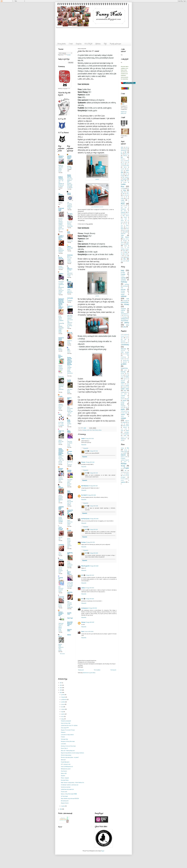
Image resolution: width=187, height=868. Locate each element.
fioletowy (124, 282)
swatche (123, 482)
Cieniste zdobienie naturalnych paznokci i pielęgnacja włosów (61, 451)
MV (126, 205)
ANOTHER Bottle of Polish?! (69, 157)
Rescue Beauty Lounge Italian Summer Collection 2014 (69, 543)
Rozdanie (63, 775)
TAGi (105, 44)
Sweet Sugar (70, 618)
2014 (61, 690)
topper (127, 424)
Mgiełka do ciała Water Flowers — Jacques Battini (60, 168)
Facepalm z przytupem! (66, 721)
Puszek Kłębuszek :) (65, 762)
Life (127, 198)
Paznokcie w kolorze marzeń (61, 339)
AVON (122, 149)
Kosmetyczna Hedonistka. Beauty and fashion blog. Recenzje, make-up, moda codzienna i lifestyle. (61, 303)
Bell (122, 157)
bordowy (123, 272)
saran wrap (124, 413)
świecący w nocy (124, 437)
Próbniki (63, 737)
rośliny (128, 411)
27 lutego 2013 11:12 (93, 451)
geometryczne (126, 360)
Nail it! (59, 414)
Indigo (124, 190)
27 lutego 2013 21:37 (89, 575)
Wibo (124, 259)
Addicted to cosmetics (61, 157)
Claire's (125, 167)
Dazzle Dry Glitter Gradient (69, 342)
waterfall (125, 427)
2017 (61, 682)
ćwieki (125, 435)
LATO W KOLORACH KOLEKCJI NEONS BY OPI (60, 498)
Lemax (122, 198)
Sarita (82, 631)
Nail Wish (69, 281)
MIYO (123, 204)
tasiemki (124, 422)
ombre (127, 392)
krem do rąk (123, 478)
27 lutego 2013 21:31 (93, 529)
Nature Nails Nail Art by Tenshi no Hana (70, 624)
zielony (100, 430)
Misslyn (125, 217)
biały (122, 271)
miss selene (123, 261)
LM (126, 197)
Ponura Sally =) (64, 748)
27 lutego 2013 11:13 (93, 473)
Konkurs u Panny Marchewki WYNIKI (69, 794)
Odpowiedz (83, 444)
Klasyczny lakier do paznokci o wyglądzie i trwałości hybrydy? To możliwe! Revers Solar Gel (61, 224)
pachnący (123, 397)
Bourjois (122, 160)
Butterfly (127, 160)
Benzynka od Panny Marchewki (68, 741)
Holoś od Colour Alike (65, 723)
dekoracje (123, 349)
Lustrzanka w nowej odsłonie (67, 734)
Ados (126, 149)
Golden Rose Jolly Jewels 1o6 (67, 789)
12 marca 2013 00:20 (88, 631)
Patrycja (83, 462)
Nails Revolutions (85, 485)
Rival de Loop (125, 230)
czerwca (63, 709)
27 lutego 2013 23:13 (92, 608)
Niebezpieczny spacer (66, 769)
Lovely (122, 200)
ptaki (126, 407)
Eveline (122, 180)
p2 (128, 261)
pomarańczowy (125, 302)
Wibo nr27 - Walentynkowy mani (68, 750)
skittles (122, 416)
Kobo (124, 195)
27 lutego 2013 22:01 (89, 588)
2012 (61, 809)
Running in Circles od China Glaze (68, 746)
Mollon (122, 220)
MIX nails (123, 339)
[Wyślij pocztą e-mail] (90, 428)
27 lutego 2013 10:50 (89, 438)
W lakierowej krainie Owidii (61, 209)
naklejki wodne (125, 389)
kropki (122, 377)
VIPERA (125, 252)
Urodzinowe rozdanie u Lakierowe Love (69, 785)
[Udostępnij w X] (92, 428)
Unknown (83, 622)
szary (122, 312)
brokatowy (84, 430)
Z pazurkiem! (61, 597)
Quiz (126, 227)
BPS (122, 154)
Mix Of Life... (61, 377)
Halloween (122, 336)
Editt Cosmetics (125, 177)
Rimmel (127, 228)
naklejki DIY (125, 387)
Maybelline (123, 212)
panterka (122, 398)
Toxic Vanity (69, 214)
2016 (61, 685)
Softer (127, 244)
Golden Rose (89, 430)
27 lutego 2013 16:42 (94, 518)
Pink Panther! (64, 771)
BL (121, 152)
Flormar (125, 182)
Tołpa (122, 472)
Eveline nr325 (63, 773)
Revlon (122, 228)
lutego (62, 719)
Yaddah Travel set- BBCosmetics (70, 291)
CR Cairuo (125, 162)
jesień (125, 370)
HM (124, 188)
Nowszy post (81, 670)
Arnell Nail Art (60, 578)
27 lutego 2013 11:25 (93, 485)
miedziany (123, 292)
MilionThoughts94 (85, 566)
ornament (123, 395)
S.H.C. (122, 232)
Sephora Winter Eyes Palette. (60, 442)
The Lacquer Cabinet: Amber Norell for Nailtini (69, 482)
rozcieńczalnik (123, 411)
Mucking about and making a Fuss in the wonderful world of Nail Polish (69, 361)
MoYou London (124, 219)
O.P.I (121, 223)
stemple (123, 418)
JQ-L (128, 193)
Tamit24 (82, 438)
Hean (128, 188)
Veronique (83, 542)
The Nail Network (69, 381)
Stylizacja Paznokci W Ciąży (60, 479)
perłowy (122, 402)
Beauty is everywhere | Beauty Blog (61, 613)
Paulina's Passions (69, 175)
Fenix (128, 180)
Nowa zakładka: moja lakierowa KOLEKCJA (70, 798)
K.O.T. (86, 451)
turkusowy (124, 317)
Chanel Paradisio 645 (69, 424)
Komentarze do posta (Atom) (89, 672)
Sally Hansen (125, 237)
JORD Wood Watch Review (69, 391)
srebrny (123, 310)
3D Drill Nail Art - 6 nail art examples (61, 424)
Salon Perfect (126, 239)
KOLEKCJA (88, 44)
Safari (122, 235)
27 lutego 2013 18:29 (94, 566)
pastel (127, 399)
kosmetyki (124, 475)
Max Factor (124, 210)
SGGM (125, 232)
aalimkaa (83, 588)
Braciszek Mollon (65, 780)
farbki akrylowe (125, 352)
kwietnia (63, 714)
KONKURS (123, 455)
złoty (127, 325)
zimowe (127, 430)
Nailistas (69, 635)
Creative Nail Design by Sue (70, 511)
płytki (123, 409)
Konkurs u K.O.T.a (124, 456)
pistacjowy (125, 300)
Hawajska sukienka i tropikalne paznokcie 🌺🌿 (60, 368)
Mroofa (60, 636)
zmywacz (127, 434)
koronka (122, 373)
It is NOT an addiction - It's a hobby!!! (61, 237)
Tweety (124, 250)
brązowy (123, 274)
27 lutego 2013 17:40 (90, 542)
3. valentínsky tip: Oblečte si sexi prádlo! (69, 443)
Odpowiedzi (85, 448)
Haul (128, 448)
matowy (123, 382)
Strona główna (61, 44)
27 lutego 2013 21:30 (93, 553)
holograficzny (124, 368)
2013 (61, 692)
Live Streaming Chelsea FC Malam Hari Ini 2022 (69, 205)
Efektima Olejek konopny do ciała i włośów (60, 647)
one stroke (124, 394)
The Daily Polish (69, 613)
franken (122, 358)
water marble (126, 425)
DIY (121, 334)
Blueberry (123, 159)
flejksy (127, 354)
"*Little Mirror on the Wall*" (60, 528)
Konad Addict (68, 232)
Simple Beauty (95, 430)
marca (62, 716)
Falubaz (122, 448)
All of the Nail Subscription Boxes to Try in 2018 (70, 273)
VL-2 (125, 254)
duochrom (123, 350)
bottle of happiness (60, 177)
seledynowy (123, 308)
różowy (126, 304)
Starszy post (113, 670)
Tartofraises (70, 255)
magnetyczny (126, 378)
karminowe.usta (84, 608)
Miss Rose (127, 214)
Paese (122, 225)
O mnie (71, 44)
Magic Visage (124, 207)
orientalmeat (61, 544)
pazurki (124, 400)
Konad (127, 195)
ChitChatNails (70, 299)
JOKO (123, 193)
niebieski (123, 296)
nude (127, 299)
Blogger (102, 851)
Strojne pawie (64, 791)
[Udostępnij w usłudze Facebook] (94, 428)
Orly (126, 223)
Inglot (122, 192)
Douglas (122, 175)
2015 (61, 687)
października (64, 699)
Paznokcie (63, 732)
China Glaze (126, 165)
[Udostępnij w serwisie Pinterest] (95, 428)
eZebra (128, 472)
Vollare (127, 257)
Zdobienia (98, 44)
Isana (127, 336)
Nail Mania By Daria (60, 469)
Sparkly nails (70, 241)
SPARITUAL (123, 233)
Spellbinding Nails (70, 553)
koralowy (123, 291)
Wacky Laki (69, 332)
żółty (124, 327)
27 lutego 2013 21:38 (93, 506)
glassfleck (125, 362)
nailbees (69, 246)
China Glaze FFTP (65, 727)
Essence (124, 179)
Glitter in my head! (61, 431)
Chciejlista (78, 44)
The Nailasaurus (69, 268)
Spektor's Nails (69, 398)
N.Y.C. (126, 222)
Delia (126, 174)
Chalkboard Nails (69, 307)
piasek (122, 404)
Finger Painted (69, 491)
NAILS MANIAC (69, 431)
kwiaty (127, 377)
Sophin (125, 245)
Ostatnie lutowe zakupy (66, 755)
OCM (121, 468)
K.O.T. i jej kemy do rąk (65, 764)
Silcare (122, 242)
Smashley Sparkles (69, 471)
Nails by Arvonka (69, 194)
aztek (128, 342)
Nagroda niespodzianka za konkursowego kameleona (72, 753)
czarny (123, 278)
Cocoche (122, 169)
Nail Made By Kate (85, 518)
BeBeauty (125, 155)
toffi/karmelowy (126, 315)
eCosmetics (60, 273)
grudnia (63, 694)
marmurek (123, 380)
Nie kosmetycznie (64, 801)
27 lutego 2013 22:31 (89, 598)
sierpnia (63, 704)
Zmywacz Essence (65, 803)
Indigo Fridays (124, 451)
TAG (125, 470)
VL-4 (126, 255)
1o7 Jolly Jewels (64, 796)
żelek (122, 440)
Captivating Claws (69, 593)
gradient (123, 364)
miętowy (122, 294)
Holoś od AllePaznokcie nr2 (67, 766)
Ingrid (127, 192)
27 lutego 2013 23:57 (90, 622)
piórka (122, 407)
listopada (63, 697)
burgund (122, 276)
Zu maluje (60, 396)
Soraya (122, 247)
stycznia (63, 806)
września (63, 702)
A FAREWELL (70, 300)
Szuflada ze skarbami (65, 787)
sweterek (127, 420)
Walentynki (123, 341)
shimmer (123, 414)
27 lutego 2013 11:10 (90, 462)
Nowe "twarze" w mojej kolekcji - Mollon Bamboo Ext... (72, 782)
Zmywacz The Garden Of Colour (68, 730)
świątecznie (123, 438)
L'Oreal (122, 197)
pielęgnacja (123, 405)
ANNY (122, 147)
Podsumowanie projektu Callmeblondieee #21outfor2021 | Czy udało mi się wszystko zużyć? (61, 287)
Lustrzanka (63, 743)
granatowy (124, 286)
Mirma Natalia (68, 420)
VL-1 (121, 254)
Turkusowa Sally (64, 739)
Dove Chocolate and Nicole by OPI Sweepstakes (70, 604)
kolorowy (123, 289)
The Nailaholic (60, 194)
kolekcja (127, 474)
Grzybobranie (126, 334)
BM (125, 152)
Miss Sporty (126, 215)
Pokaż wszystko (62, 653)
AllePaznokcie (124, 150)
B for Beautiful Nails (60, 356)
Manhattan (123, 209)
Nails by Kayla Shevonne (69, 573)
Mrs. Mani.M (84, 495)
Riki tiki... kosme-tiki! (60, 258)
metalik (122, 383)
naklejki (127, 385)
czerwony (123, 280)
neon (125, 390)
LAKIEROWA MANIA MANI (61, 508)
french (127, 358)
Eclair (128, 175)
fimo (123, 354)
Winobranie (123, 342)
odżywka (122, 392)
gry (122, 474)
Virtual (122, 257)
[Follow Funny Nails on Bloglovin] (64, 115)
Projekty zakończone (115, 44)
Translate (68, 55)
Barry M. (127, 154)
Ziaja (124, 472)
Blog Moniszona (60, 487)
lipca (62, 706)
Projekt (126, 468)
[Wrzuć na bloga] (91, 428)
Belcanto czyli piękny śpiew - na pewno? (70, 757)
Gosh (121, 188)
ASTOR (126, 147)
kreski (126, 375)
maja (62, 711)
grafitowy (127, 284)
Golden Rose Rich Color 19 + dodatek (69, 725)
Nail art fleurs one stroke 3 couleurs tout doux (69, 259)
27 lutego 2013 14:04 (91, 495)
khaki (122, 287)
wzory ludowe (124, 429)
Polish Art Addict (69, 630)
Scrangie (69, 530)
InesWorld (60, 559)
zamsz (122, 430)
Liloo (68, 349)
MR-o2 (122, 205)
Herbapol (125, 450)
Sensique (125, 240)
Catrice (122, 164)
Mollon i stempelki (65, 778)
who (128, 482)
